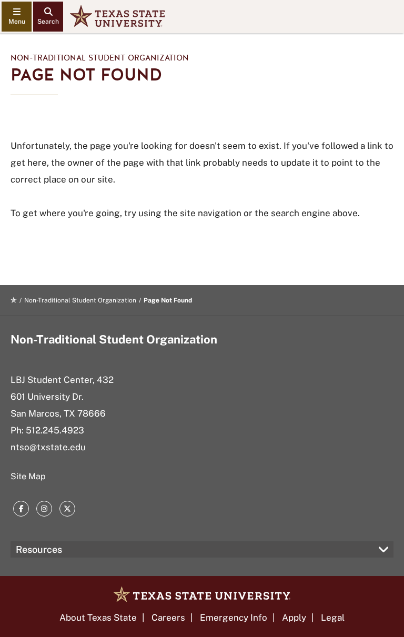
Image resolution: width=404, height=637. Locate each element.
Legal (333, 617)
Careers (168, 617)
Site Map (28, 476)
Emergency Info (233, 617)
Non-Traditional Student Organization (100, 58)
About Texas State (98, 617)
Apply (294, 617)
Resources (39, 549)
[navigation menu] (17, 17)
